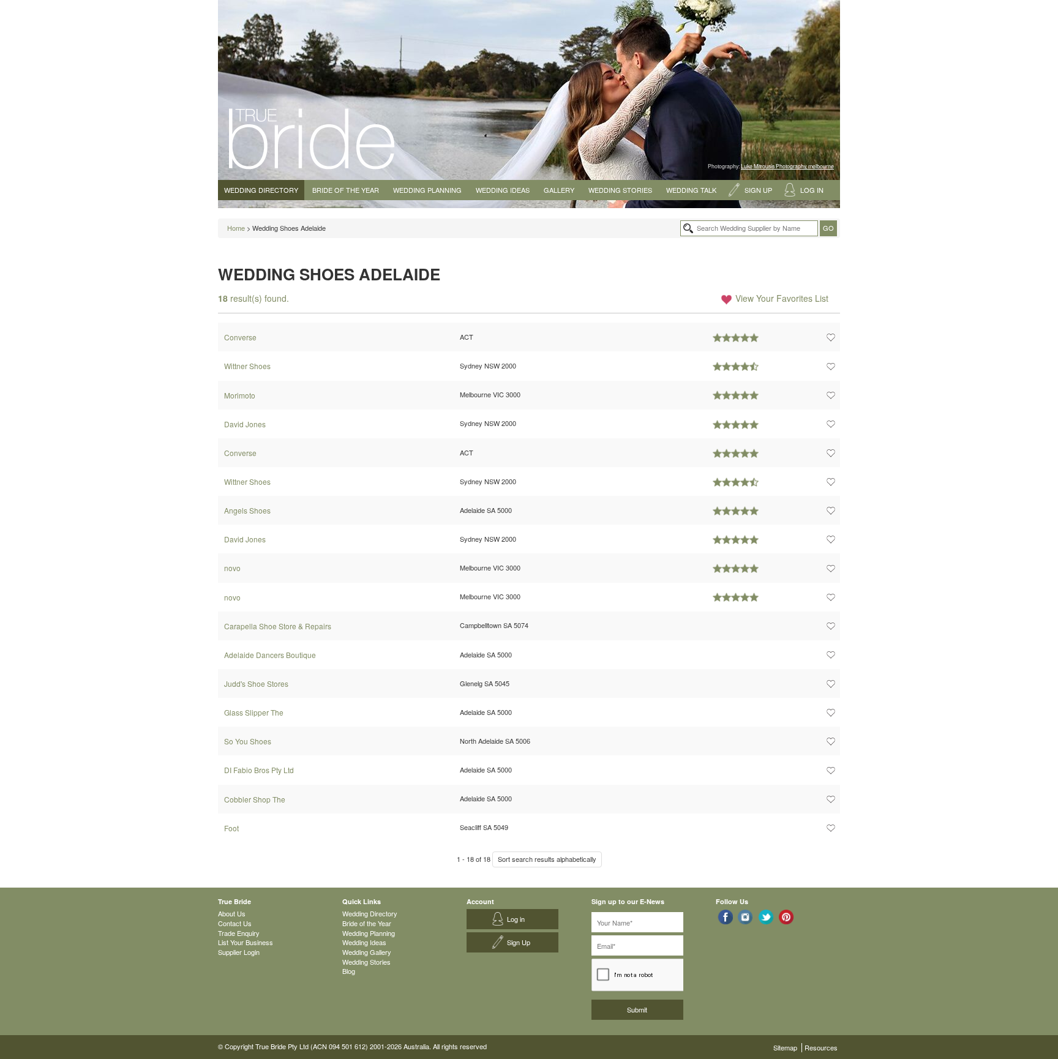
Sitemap (785, 1047)
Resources (821, 1047)
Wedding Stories (620, 190)
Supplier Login (239, 952)
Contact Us (235, 923)
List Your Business (245, 942)
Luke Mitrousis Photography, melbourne (787, 166)
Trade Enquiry (239, 933)
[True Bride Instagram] (745, 916)
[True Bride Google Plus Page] (786, 916)
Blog (348, 971)
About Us (232, 913)
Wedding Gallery (366, 952)
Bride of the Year (345, 190)
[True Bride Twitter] (766, 916)
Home (236, 228)
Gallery (559, 190)
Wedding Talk (691, 190)
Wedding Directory (261, 190)
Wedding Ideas (503, 190)
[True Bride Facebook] (725, 916)
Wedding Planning (427, 190)
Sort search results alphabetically (547, 859)
